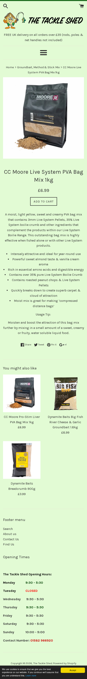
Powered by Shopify (64, 663)
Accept (73, 670)
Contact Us (11, 539)
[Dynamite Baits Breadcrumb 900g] (21, 460)
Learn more (30, 675)
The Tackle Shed (42, 663)
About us (9, 534)
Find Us (8, 544)
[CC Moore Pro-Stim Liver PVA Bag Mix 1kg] (21, 393)
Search (8, 529)
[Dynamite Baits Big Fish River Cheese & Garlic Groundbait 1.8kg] (65, 393)
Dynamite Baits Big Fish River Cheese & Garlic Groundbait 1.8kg (65, 422)
